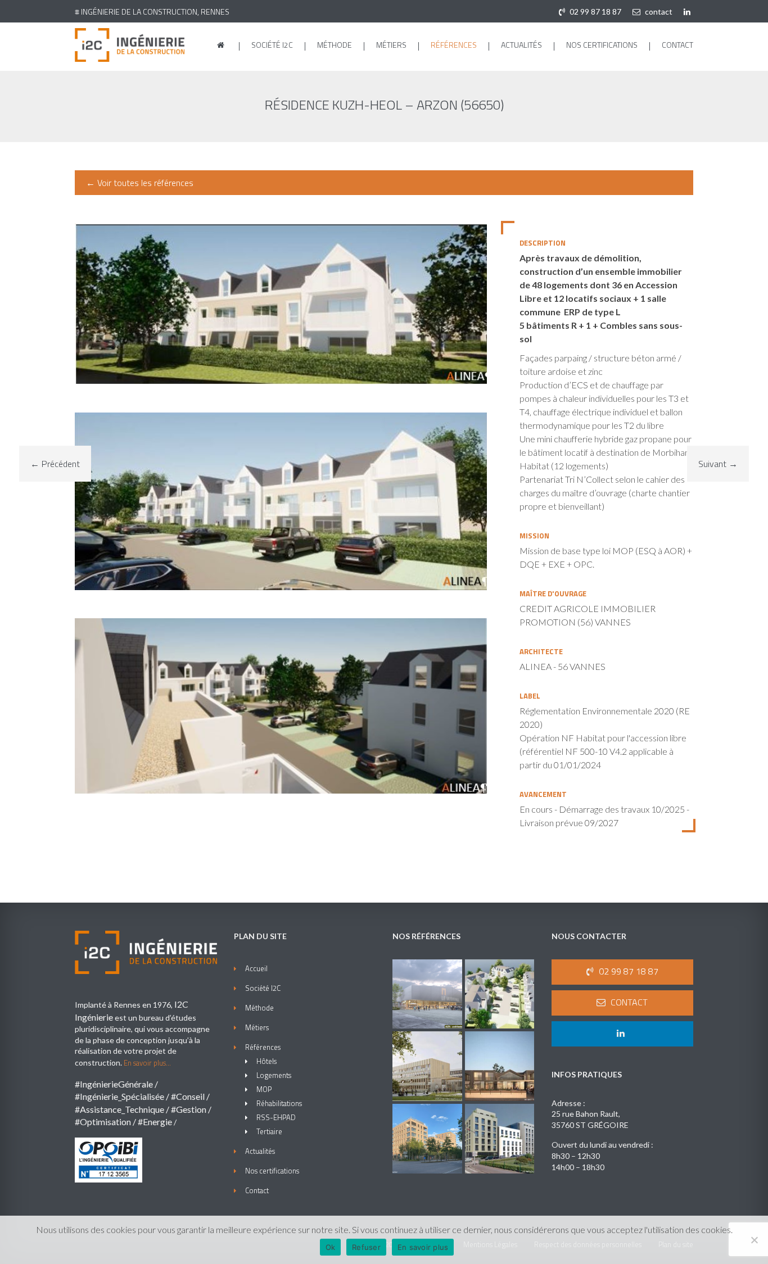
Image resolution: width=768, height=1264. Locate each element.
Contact (677, 45)
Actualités (521, 45)
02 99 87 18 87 (594, 11)
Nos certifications (602, 45)
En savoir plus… (147, 1062)
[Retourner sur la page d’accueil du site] (222, 45)
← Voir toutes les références (139, 182)
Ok (331, 1247)
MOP (264, 1089)
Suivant (718, 463)
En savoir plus (423, 1247)
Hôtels (266, 1061)
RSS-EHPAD (276, 1117)
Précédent (55, 463)
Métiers (391, 45)
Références (454, 45)
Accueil (256, 968)
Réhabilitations (279, 1103)
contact (657, 11)
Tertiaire (269, 1131)
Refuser (366, 1247)
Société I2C (272, 45)
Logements (273, 1075)
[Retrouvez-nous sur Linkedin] (688, 11)
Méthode (334, 45)
